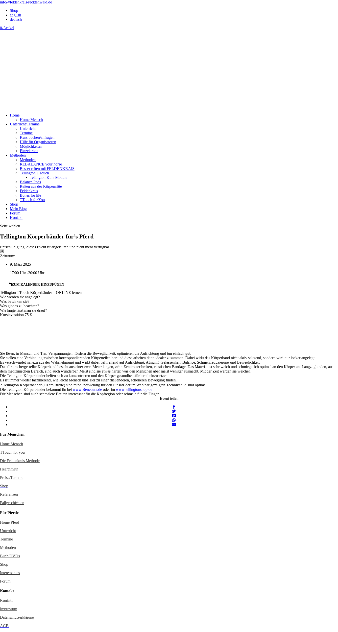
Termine (26, 133)
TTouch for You (32, 200)
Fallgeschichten (12, 503)
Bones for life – (32, 195)
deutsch (16, 19)
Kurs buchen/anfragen (37, 137)
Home (15, 115)
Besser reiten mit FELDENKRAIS (47, 168)
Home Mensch (31, 119)
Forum (15, 213)
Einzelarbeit (29, 151)
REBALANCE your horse (41, 164)
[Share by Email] (174, 424)
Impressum (8, 609)
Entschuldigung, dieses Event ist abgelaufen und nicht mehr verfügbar (54, 247)
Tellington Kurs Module (48, 177)
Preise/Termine (11, 477)
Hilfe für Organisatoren (38, 142)
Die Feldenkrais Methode (20, 461)
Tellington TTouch (34, 173)
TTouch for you (12, 452)
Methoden (18, 155)
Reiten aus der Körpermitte (41, 186)
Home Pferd (9, 522)
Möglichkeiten (31, 146)
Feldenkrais (29, 191)
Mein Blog (18, 209)
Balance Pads (30, 182)
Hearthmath (9, 469)
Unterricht (28, 128)
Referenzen (9, 494)
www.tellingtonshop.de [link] (134, 389)
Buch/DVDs (10, 556)
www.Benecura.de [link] (87, 389)
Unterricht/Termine (25, 124)
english (15, 15)
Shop (14, 10)
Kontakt (16, 217)
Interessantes (10, 573)
